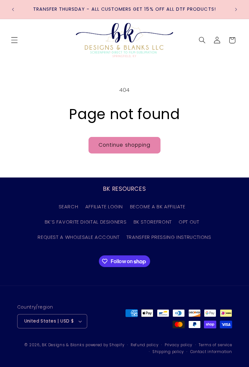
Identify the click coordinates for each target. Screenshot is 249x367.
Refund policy (145, 345)
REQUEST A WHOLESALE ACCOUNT (78, 237)
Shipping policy (168, 351)
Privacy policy (178, 345)
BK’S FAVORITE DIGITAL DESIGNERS (86, 222)
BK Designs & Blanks (63, 345)
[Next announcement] (236, 9)
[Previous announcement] (13, 9)
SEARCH (68, 206)
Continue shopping (124, 145)
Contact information (211, 351)
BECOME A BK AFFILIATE (157, 206)
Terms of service (215, 345)
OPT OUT (189, 222)
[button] (14, 40)
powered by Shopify (105, 345)
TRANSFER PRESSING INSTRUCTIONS (168, 237)
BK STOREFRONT (153, 222)
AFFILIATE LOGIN (104, 206)
